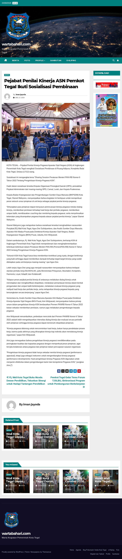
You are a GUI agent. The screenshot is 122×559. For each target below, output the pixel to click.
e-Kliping (111, 550)
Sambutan (55, 60)
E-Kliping (71, 60)
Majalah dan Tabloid (97, 554)
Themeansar (46, 552)
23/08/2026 (12, 485)
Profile (39, 60)
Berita (15, 60)
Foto (27, 60)
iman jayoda (21, 94)
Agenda (78, 550)
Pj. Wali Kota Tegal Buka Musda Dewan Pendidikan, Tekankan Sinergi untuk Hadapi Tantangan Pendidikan (26, 380)
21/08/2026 (101, 485)
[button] (113, 60)
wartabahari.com (16, 44)
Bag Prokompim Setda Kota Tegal (94, 550)
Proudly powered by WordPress (13, 552)
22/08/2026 (71, 485)
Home (72, 550)
